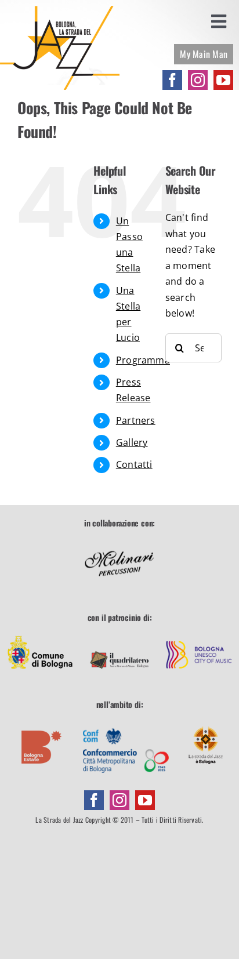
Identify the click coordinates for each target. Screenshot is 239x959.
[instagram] (198, 80)
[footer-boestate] (42, 721)
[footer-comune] (40, 634)
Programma (143, 360)
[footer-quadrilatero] (119, 634)
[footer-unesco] (199, 634)
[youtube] (223, 80)
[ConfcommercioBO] (126, 721)
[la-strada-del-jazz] (59, 10)
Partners (135, 420)
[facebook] (172, 80)
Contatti (134, 464)
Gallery (132, 442)
